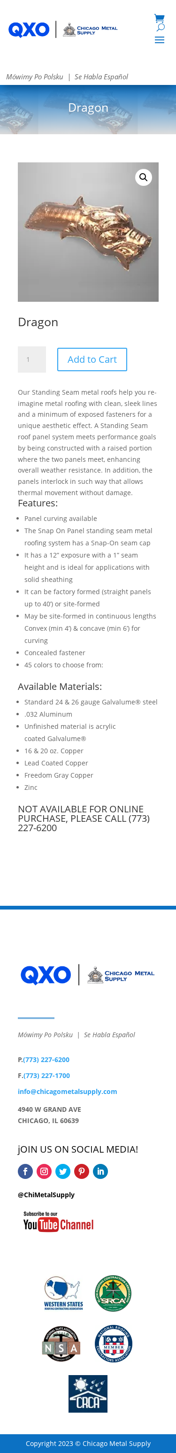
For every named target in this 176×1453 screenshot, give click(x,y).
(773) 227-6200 (46, 1059)
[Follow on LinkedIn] (100, 1171)
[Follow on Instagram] (44, 1171)
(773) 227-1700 (46, 1075)
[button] (143, 177)
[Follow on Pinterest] (81, 1171)
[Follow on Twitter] (62, 1171)
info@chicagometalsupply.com (67, 1091)
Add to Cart (92, 359)
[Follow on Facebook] (25, 1171)
